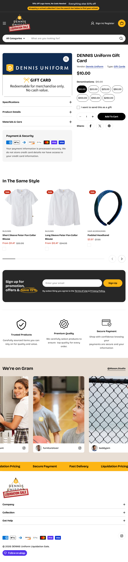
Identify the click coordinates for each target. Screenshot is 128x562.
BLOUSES (6, 231)
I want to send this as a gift (96, 107)
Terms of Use (81, 291)
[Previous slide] (112, 259)
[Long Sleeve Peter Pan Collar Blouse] (64, 208)
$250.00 (108, 98)
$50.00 (117, 89)
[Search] (121, 38)
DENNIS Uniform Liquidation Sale (30, 546)
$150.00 (95, 98)
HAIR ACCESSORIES (97, 231)
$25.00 (105, 89)
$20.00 (94, 89)
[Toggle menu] (4, 23)
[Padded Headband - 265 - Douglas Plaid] (89, 245)
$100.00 (82, 98)
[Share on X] (100, 126)
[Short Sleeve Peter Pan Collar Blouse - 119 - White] (4, 248)
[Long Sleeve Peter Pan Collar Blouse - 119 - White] (47, 248)
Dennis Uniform (94, 66)
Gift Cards (119, 66)
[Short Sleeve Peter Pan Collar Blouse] (21, 208)
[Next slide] (122, 259)
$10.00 (82, 89)
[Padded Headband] (107, 208)
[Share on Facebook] (90, 126)
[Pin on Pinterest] (109, 126)
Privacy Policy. (97, 291)
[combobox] (64, 38)
